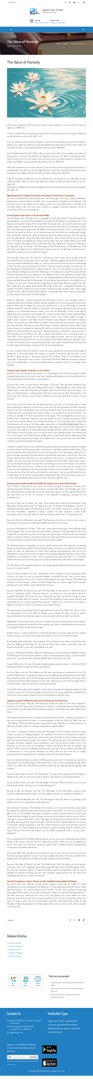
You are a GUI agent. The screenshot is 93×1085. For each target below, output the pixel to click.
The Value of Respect (15, 953)
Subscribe (33, 1057)
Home (58, 43)
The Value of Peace (14, 956)
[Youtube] (74, 2)
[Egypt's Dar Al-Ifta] (46, 10)
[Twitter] (69, 2)
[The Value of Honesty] (70, 920)
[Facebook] (65, 2)
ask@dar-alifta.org (16, 1032)
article (65, 43)
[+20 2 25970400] (79, 2)
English (12, 2)
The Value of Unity (14, 943)
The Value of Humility (15, 946)
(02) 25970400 (28, 1026)
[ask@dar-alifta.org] (83, 2)
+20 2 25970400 (25, 1029)
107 (20, 1026)
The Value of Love (14, 949)
